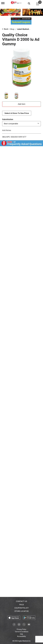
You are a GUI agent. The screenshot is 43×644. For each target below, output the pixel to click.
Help (21, 634)
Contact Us (21, 601)
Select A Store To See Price (17, 113)
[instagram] (19, 625)
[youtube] (29, 625)
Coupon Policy (21, 608)
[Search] (27, 3)
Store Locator (21, 611)
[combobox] (21, 123)
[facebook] (14, 625)
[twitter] (24, 625)
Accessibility (21, 636)
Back (6, 29)
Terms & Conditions (21, 632)
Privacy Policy (21, 629)
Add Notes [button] (6, 130)
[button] (6, 95)
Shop (12, 29)
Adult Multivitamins (25, 29)
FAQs (21, 604)
